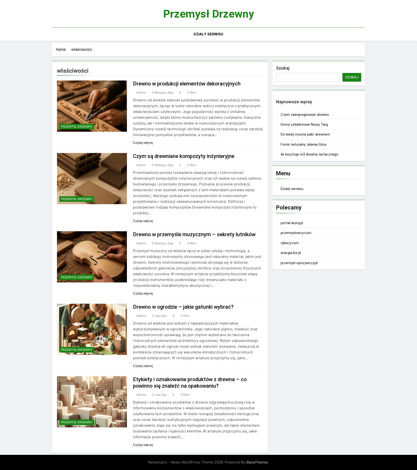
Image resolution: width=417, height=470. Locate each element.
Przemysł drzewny (208, 13)
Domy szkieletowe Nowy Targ (304, 124)
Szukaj (282, 68)
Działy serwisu (208, 34)
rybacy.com (290, 243)
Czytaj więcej (143, 142)
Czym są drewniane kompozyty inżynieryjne (183, 156)
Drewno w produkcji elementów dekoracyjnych (187, 84)
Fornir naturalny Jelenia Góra (303, 144)
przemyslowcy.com (296, 233)
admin (141, 92)
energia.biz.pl (291, 253)
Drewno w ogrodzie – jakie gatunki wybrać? (183, 307)
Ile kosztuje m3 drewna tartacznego (309, 154)
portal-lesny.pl (292, 223)
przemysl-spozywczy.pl (299, 263)
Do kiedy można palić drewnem (305, 134)
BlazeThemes (257, 462)
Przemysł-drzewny (76, 126)
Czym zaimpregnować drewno (305, 114)
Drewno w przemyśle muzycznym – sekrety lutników (194, 234)
